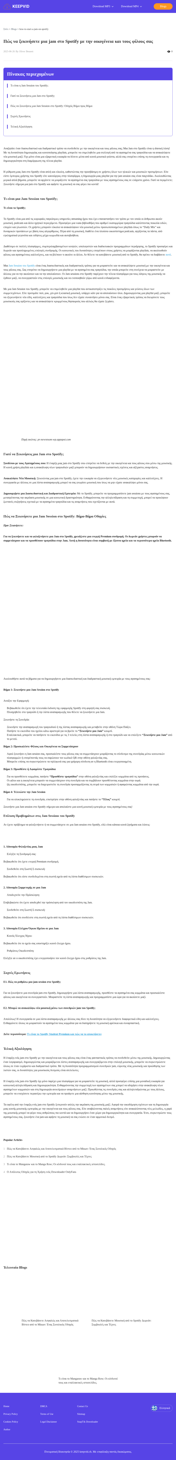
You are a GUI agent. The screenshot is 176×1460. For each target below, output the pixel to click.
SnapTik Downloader (87, 1421)
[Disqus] (88, 1221)
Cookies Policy (10, 1421)
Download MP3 (101, 6)
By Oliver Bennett (24, 51)
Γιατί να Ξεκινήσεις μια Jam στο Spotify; (32, 95)
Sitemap (81, 1414)
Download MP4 (130, 6)
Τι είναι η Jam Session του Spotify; (29, 85)
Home (6, 1406)
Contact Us (82, 1406)
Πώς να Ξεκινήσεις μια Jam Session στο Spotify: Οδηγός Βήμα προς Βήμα (51, 105)
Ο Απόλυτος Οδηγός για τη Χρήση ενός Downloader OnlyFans (41, 1171)
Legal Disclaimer (48, 1421)
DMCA (43, 1406)
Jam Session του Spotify (22, 265)
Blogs (14, 29)
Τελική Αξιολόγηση (21, 126)
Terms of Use (46, 1414)
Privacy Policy (10, 1414)
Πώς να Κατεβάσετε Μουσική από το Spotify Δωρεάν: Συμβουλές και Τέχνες (49, 1156)
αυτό (168, 254)
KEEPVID (20, 6)
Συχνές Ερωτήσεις (20, 116)
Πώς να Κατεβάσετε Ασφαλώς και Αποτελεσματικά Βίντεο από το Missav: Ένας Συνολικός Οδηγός (61, 1148)
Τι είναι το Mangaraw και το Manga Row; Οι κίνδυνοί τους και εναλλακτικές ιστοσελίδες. (56, 1164)
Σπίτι (5, 29)
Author (6, 1429)
